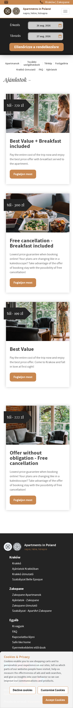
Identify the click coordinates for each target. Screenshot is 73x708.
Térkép (48, 63)
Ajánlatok (51, 69)
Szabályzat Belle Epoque (27, 579)
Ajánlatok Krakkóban (25, 569)
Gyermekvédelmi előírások (29, 647)
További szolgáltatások (32, 63)
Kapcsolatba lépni (23, 637)
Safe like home (21, 642)
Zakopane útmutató (24, 605)
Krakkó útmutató (26, 69)
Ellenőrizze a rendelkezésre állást (36, 47)
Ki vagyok (18, 626)
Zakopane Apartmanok (26, 595)
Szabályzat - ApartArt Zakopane (32, 611)
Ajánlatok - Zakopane (25, 600)
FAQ (41, 69)
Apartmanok (12, 63)
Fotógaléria (61, 63)
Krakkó (16, 563)
